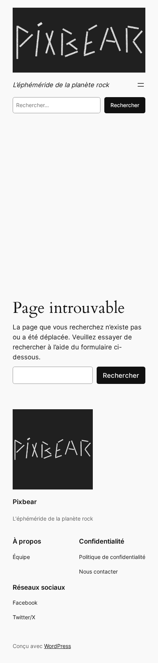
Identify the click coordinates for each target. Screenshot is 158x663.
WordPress (57, 646)
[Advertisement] (79, 207)
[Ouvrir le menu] (140, 84)
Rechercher (124, 105)
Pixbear (25, 502)
